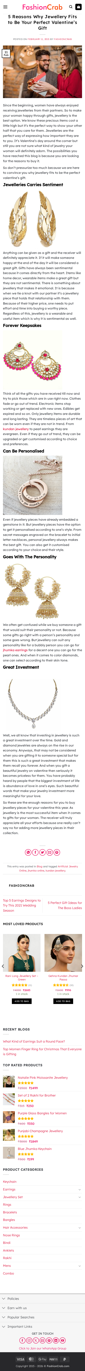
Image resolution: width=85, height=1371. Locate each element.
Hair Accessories (15, 1227)
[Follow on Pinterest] (49, 1340)
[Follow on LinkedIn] (56, 1340)
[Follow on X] (36, 1340)
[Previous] (3, 974)
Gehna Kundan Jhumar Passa (63, 977)
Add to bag (22, 1001)
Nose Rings (11, 1235)
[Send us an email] (43, 1340)
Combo (8, 1273)
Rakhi (7, 1258)
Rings (7, 1204)
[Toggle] (79, 1189)
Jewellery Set (13, 1197)
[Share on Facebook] (35, 852)
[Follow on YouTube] (63, 1340)
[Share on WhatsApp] (28, 852)
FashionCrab (63, 39)
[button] (5, 7)
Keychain (9, 1182)
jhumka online (36, 870)
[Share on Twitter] (42, 852)
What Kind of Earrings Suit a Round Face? (34, 1041)
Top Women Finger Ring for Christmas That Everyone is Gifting (42, 1051)
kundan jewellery (55, 870)
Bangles (9, 1220)
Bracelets (10, 1212)
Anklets (8, 1250)
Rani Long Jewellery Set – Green (21, 977)
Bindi (6, 1243)
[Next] (81, 974)
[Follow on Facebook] (22, 1340)
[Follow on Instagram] (29, 1340)
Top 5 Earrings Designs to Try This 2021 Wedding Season (22, 905)
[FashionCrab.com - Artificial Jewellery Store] (42, 7)
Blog (39, 866)
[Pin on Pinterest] (57, 852)
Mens (7, 1266)
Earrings (9, 1189)
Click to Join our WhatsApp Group (42, 1348)
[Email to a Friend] (49, 852)
